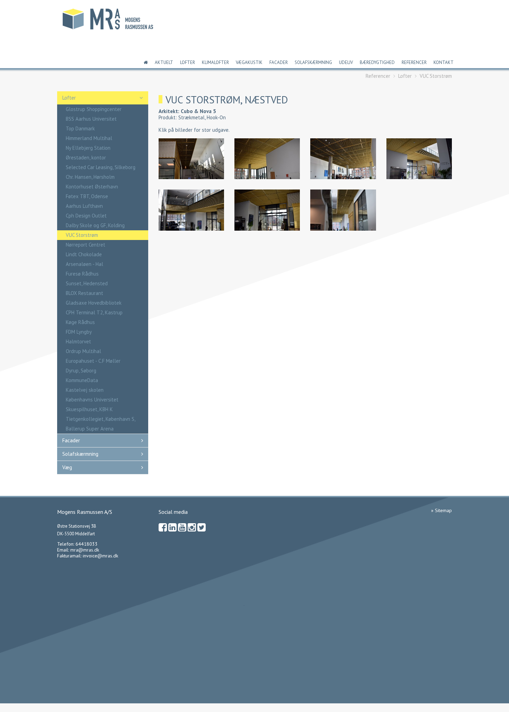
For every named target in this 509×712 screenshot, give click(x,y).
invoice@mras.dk (100, 556)
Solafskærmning (313, 62)
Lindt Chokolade (84, 254)
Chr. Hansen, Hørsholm (90, 177)
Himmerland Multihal (89, 138)
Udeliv (346, 62)
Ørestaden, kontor (86, 157)
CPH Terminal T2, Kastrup (94, 312)
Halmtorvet (78, 341)
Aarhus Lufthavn (84, 206)
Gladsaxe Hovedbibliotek (94, 302)
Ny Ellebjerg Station (88, 148)
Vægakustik (249, 62)
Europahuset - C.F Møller (93, 361)
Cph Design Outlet (86, 215)
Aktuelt (164, 62)
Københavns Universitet (92, 399)
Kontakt (444, 62)
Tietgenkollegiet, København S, (100, 419)
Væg (67, 467)
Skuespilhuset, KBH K (89, 409)
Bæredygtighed (377, 62)
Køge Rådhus (80, 322)
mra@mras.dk (84, 550)
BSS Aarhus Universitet (91, 118)
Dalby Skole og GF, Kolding (95, 225)
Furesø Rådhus (82, 273)
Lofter (187, 62)
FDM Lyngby (79, 332)
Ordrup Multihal (83, 351)
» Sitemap (441, 510)
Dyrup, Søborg (81, 370)
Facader (278, 62)
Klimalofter (215, 62)
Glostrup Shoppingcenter (94, 109)
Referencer (414, 62)
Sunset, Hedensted (87, 283)
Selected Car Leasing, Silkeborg (100, 167)
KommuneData (82, 380)
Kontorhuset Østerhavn (92, 186)
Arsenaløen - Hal (84, 264)
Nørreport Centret (85, 244)
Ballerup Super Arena (90, 428)
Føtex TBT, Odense (87, 196)
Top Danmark (80, 128)
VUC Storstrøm (436, 76)
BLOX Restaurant (84, 293)
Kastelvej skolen (85, 390)
